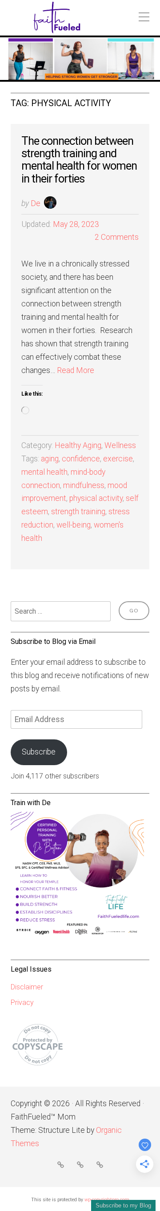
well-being (73, 524)
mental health (44, 472)
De (35, 203)
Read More (75, 370)
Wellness (120, 445)
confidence (81, 458)
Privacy (22, 1002)
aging (50, 458)
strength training (78, 511)
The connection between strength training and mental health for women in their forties (79, 159)
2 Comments (117, 237)
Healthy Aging (78, 445)
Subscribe (39, 751)
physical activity (96, 498)
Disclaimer (27, 987)
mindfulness (83, 485)
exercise (118, 458)
